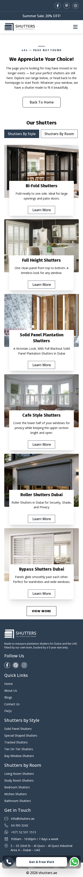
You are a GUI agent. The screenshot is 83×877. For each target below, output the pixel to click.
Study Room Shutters (19, 780)
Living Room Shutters (19, 774)
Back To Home (42, 102)
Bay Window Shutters (19, 756)
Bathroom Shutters (17, 801)
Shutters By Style (22, 133)
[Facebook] (57, 6)
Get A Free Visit (41, 862)
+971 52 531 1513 (23, 832)
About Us (10, 690)
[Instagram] (75, 6)
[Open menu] (75, 27)
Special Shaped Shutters (20, 735)
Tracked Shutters (16, 742)
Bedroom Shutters (17, 787)
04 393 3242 (19, 825)
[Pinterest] (66, 6)
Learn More (41, 210)
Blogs (8, 697)
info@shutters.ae (22, 819)
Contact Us (12, 704)
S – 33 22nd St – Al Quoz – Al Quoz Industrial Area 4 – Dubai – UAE (41, 848)
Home (8, 684)
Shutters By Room (59, 133)
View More (41, 611)
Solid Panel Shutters (18, 729)
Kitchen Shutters (15, 794)
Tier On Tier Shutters (18, 749)
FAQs (8, 711)
